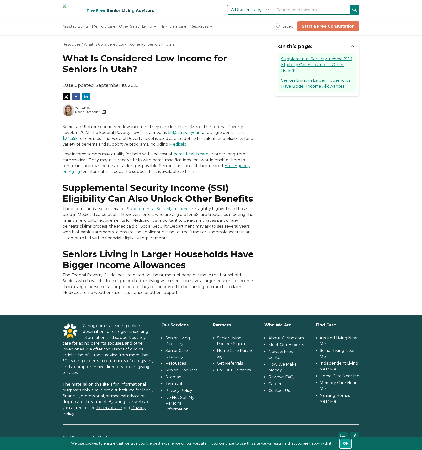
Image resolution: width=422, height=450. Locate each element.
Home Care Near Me (339, 376)
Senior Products (181, 370)
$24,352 (70, 138)
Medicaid (178, 144)
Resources (72, 44)
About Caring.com (286, 338)
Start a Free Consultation (328, 26)
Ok (345, 443)
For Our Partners (234, 370)
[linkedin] (86, 96)
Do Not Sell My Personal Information (179, 403)
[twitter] (66, 96)
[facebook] (76, 96)
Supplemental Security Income (158, 208)
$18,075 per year (184, 132)
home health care (190, 154)
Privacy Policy (178, 390)
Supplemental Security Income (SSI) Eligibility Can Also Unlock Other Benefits (316, 65)
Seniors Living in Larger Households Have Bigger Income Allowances (315, 83)
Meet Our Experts (286, 344)
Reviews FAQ (281, 377)
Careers (275, 383)
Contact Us (279, 390)
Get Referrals (230, 363)
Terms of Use (109, 407)
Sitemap (173, 377)
